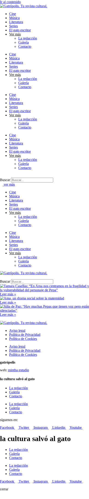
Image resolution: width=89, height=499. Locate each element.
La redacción (27, 38)
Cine (12, 14)
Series (13, 26)
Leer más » (8, 294)
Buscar (5, 180)
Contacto (24, 46)
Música (14, 18)
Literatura (16, 22)
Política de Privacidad (24, 335)
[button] (44, 176)
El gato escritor (20, 30)
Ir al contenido (10, 2)
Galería (23, 42)
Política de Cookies (23, 339)
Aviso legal (17, 330)
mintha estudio (18, 370)
